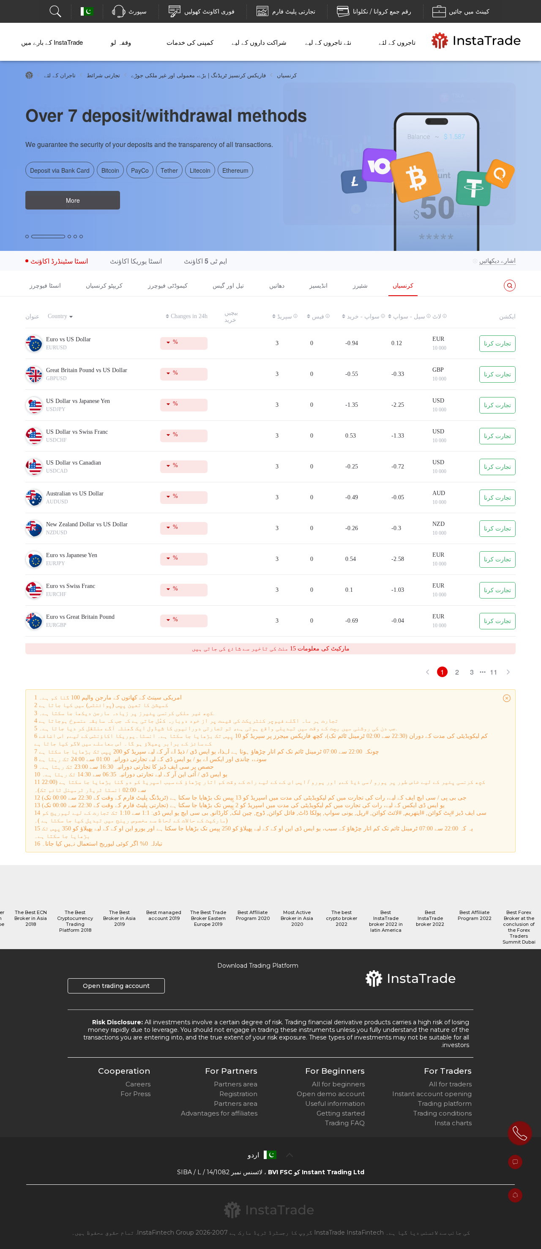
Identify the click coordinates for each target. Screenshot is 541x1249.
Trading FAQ (345, 1123)
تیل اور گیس (228, 285)
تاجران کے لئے (60, 75)
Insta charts (453, 1123)
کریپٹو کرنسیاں (104, 285)
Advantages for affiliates (219, 1113)
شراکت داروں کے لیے (259, 42)
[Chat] (515, 1162)
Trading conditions (442, 1113)
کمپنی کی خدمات (190, 42)
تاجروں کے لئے (397, 42)
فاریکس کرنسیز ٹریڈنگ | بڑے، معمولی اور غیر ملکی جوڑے (198, 75)
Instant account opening (432, 1094)
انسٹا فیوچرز (45, 285)
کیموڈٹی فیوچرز (168, 285)
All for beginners (338, 1084)
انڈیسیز (318, 285)
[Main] (29, 75)
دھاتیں (276, 285)
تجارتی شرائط (103, 75)
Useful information (335, 1103)
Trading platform (445, 1103)
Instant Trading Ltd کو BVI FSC (316, 1172)
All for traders (450, 1084)
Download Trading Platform (257, 965)
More (73, 200)
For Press (135, 1094)
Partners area (235, 1084)
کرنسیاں (403, 285)
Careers (138, 1084)
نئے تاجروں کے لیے (328, 42)
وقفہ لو (121, 42)
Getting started (341, 1113)
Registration (238, 1094)
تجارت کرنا (497, 343)
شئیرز (360, 285)
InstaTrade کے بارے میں (52, 42)
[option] (270, 156)
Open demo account (331, 1094)
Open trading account (116, 986)
